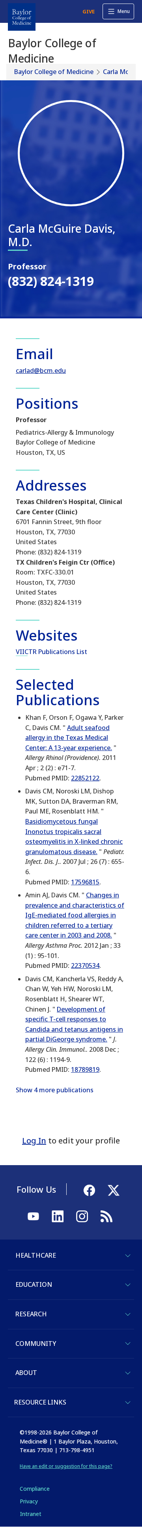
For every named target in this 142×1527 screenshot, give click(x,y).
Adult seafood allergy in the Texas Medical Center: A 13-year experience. (68, 737)
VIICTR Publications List (51, 651)
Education (33, 1284)
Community (35, 1343)
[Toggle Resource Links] (127, 1402)
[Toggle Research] (127, 1314)
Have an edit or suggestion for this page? (66, 1466)
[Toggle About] (127, 1373)
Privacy (29, 1501)
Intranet (30, 1514)
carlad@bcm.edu (41, 370)
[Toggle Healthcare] (127, 1255)
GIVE (88, 11)
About (26, 1372)
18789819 (85, 1069)
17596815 (85, 882)
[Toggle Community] (127, 1343)
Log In (34, 1140)
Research (31, 1314)
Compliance (35, 1488)
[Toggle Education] (127, 1285)
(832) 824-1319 (51, 280)
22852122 (85, 778)
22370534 (85, 965)
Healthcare (35, 1255)
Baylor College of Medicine (53, 71)
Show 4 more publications (54, 1090)
